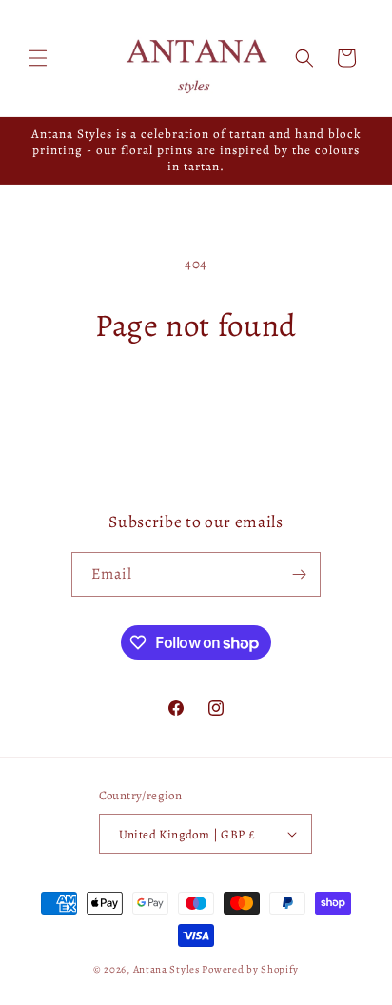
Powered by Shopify (250, 969)
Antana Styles (166, 969)
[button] (38, 58)
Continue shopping (196, 396)
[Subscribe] (299, 574)
